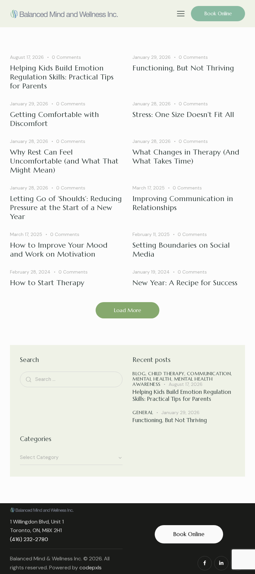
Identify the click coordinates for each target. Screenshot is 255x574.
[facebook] (205, 563)
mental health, (153, 379)
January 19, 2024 (151, 272)
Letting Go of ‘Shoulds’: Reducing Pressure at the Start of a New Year (66, 207)
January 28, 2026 (151, 104)
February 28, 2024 (30, 272)
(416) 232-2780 (29, 539)
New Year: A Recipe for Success (186, 282)
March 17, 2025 (148, 188)
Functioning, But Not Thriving (183, 67)
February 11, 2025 (151, 234)
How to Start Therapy (47, 282)
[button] (181, 13)
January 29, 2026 (151, 57)
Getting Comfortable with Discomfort (54, 119)
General (142, 412)
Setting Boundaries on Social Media (181, 250)
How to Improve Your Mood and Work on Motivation (59, 250)
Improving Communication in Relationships (182, 203)
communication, (209, 374)
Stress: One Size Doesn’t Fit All (183, 114)
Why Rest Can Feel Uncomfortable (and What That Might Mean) (64, 161)
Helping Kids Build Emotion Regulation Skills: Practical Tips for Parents (62, 76)
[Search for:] (71, 379)
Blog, (140, 374)
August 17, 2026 (27, 57)
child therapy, (167, 374)
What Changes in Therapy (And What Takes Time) (185, 157)
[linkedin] (221, 563)
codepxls (90, 567)
